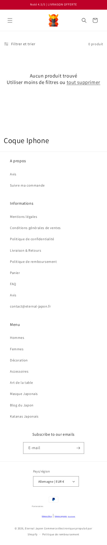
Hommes (17, 337)
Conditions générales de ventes (35, 228)
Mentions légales (23, 216)
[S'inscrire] (78, 448)
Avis (13, 174)
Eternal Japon (34, 528)
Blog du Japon (22, 405)
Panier (15, 273)
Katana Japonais (61, 516)
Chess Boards (71, 516)
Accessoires (19, 371)
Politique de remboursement (33, 261)
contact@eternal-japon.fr (30, 306)
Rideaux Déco (47, 516)
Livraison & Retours (25, 250)
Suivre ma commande (27, 185)
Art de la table (21, 382)
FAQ (13, 284)
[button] (9, 20)
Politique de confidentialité (32, 239)
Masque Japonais (24, 393)
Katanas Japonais (24, 416)
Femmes (17, 349)
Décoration (19, 360)
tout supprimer (83, 82)
